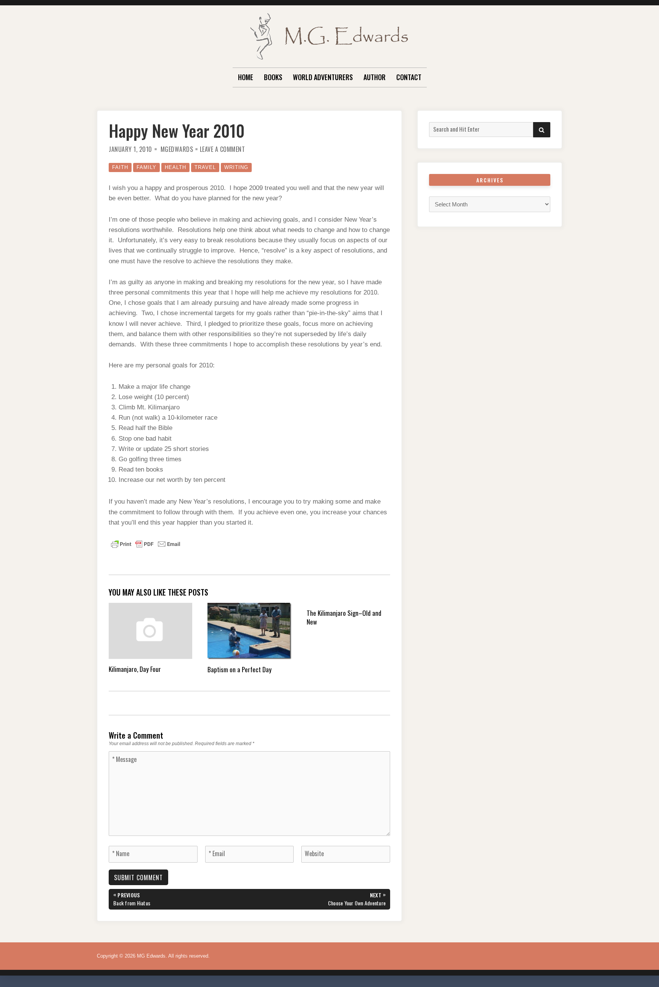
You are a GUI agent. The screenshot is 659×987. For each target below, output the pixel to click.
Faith (120, 167)
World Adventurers (323, 77)
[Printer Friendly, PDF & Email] (146, 544)
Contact (408, 77)
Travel (205, 167)
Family (146, 167)
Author (374, 77)
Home (245, 77)
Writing (236, 167)
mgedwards (177, 149)
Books (273, 77)
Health (175, 167)
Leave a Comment (222, 149)
